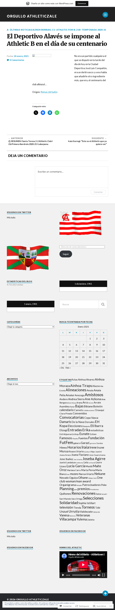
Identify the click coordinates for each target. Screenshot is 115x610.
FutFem (66, 442)
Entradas (75, 430)
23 (97, 357)
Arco (85, 402)
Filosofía (75, 438)
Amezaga (79, 395)
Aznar (72, 407)
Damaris (65, 422)
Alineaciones (76, 390)
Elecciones (75, 426)
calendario (66, 410)
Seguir (66, 254)
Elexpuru (86, 426)
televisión (66, 507)
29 (90, 363)
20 (76, 357)
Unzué (63, 511)
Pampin (79, 485)
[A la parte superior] (105, 593)
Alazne (96, 386)
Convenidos (80, 413)
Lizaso (62, 466)
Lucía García (76, 466)
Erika (86, 430)
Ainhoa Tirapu (81, 386)
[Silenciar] (99, 575)
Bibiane (88, 406)
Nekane (99, 474)
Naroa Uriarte (86, 473)
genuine (93, 443)
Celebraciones (88, 410)
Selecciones (93, 498)
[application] (83, 564)
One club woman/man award (81, 479)
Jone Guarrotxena (97, 455)
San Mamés (65, 498)
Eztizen (93, 434)
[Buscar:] (83, 304)
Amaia (90, 390)
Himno (63, 447)
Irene (93, 447)
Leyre (99, 462)
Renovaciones (84, 493)
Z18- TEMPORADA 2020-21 (91, 30)
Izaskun (87, 452)
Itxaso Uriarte (76, 451)
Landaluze (71, 462)
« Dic (61, 367)
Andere (63, 399)
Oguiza (73, 477)
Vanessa (73, 516)
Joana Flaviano (80, 454)
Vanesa (64, 515)
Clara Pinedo (65, 413)
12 (69, 350)
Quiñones (65, 493)
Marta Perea (88, 470)
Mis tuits (11, 217)
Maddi (89, 466)
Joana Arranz (65, 455)
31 (103, 363)
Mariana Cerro (74, 470)
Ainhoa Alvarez (86, 379)
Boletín (98, 406)
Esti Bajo (75, 434)
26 (69, 363)
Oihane (83, 477)
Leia (86, 462)
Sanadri (104, 494)
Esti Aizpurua (65, 434)
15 (90, 350)
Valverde (96, 512)
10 (103, 344)
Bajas (79, 406)
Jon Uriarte (78, 459)
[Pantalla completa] (103, 575)
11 (63, 350)
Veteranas (83, 515)
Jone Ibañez (66, 459)
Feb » (68, 367)
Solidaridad (68, 502)
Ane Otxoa (72, 403)
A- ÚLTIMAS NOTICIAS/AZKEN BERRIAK (29, 30)
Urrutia (74, 511)
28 (83, 363)
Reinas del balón (49, 92)
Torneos (88, 507)
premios (83, 489)
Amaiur (70, 395)
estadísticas (97, 430)
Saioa (98, 494)
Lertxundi (92, 463)
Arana (79, 402)
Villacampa (67, 519)
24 (103, 357)
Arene (91, 403)
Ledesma (79, 463)
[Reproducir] (63, 575)
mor (68, 474)
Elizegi (63, 430)
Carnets (78, 410)
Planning (66, 488)
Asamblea (64, 406)
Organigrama (67, 484)
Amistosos (94, 394)
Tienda (77, 507)
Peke (104, 484)
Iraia (85, 447)
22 (90, 357)
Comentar (98, 192)
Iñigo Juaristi (96, 451)
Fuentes (83, 438)
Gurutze (99, 443)
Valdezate (86, 511)
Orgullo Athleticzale (32, 16)
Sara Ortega (77, 499)
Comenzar (82, 3)
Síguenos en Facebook (72, 531)
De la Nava (78, 421)
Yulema (82, 519)
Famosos (65, 438)
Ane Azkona (93, 399)
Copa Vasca (91, 417)
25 (63, 363)
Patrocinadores (91, 484)
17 (103, 350)
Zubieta (90, 519)
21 (83, 357)
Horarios (74, 447)
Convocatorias (71, 417)
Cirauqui (99, 410)
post (75, 489)
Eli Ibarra (96, 426)
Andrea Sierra (76, 399)
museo (74, 473)
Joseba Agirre (93, 458)
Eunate (84, 434)
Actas (74, 379)
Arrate (97, 402)
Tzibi (97, 507)
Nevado (64, 477)
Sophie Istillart (87, 503)
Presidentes (94, 489)
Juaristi (62, 462)
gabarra (76, 443)
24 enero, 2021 (21, 56)
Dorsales (90, 422)
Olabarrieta (92, 478)
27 (76, 363)
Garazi (85, 443)
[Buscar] (103, 304)
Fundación (96, 438)
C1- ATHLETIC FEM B (63, 30)
